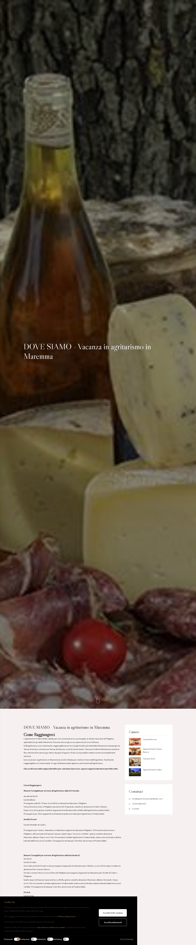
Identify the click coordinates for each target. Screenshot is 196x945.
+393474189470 (139, 804)
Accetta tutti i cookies (113, 913)
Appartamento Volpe (152, 769)
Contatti (135, 808)
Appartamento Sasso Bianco (152, 750)
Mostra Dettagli (126, 939)
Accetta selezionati (113, 922)
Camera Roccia (150, 739)
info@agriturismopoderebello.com (147, 798)
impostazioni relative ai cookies (51, 927)
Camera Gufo (149, 758)
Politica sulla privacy (66, 916)
